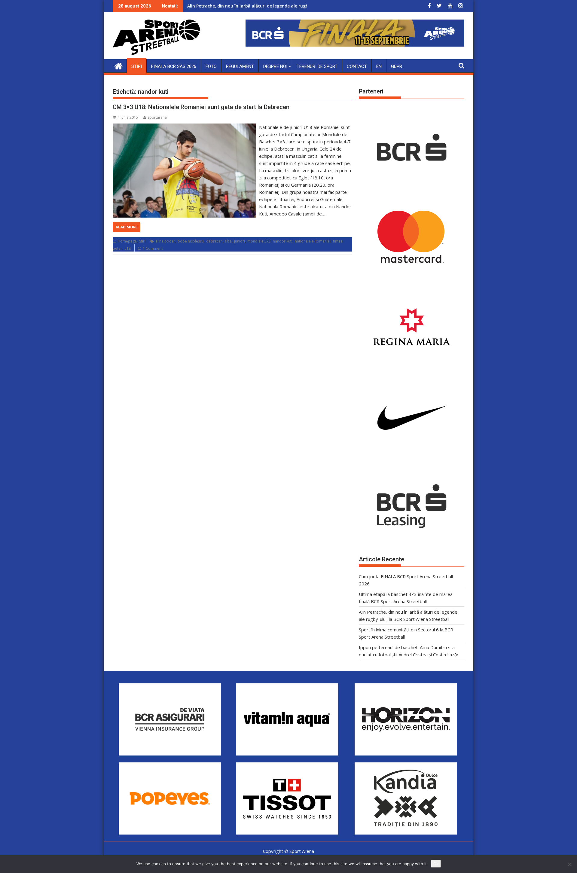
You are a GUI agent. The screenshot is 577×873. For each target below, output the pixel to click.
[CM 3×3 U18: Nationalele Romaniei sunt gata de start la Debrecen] (184, 127)
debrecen (214, 241)
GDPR (396, 66)
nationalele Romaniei (313, 241)
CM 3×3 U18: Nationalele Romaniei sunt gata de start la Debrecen (201, 107)
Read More (126, 227)
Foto (211, 66)
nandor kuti (282, 241)
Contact (357, 66)
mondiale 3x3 (258, 241)
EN (379, 66)
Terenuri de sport (317, 66)
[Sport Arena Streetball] (119, 65)
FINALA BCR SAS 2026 (173, 66)
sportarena (157, 117)
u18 (127, 248)
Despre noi (275, 66)
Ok (435, 863)
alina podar (165, 241)
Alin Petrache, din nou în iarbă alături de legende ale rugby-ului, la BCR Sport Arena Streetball (286, 6)
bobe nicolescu (191, 241)
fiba (228, 241)
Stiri (136, 66)
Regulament (240, 66)
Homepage (127, 241)
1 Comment (153, 248)
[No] (569, 864)
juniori (239, 241)
